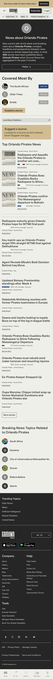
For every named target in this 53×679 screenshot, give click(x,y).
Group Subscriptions (10, 579)
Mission (5, 568)
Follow (25, 67)
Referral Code (32, 582)
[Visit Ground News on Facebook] (5, 637)
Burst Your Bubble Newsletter (13, 623)
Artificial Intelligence (38, 17)
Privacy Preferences (10, 655)
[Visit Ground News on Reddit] (34, 637)
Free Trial (5, 590)
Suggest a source (14, 110)
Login (47, 11)
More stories (9, 415)
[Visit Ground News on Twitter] (12, 637)
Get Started (44, 4)
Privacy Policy (14, 647)
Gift (3, 586)
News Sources (32, 585)
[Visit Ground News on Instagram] (19, 636)
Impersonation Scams (35, 593)
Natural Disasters (9, 515)
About (4, 561)
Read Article (6, 233)
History (5, 565)
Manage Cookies (29, 647)
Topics (29, 589)
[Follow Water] (27, 17)
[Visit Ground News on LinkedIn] (26, 637)
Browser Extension (9, 612)
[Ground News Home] (13, 11)
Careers (5, 594)
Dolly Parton (10, 17)
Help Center (31, 561)
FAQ (28, 565)
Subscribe (35, 11)
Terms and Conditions (31, 655)
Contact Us (30, 568)
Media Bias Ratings (34, 572)
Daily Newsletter (8, 616)
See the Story (22, 167)
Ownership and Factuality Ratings (36, 577)
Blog (4, 572)
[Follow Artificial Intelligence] (47, 17)
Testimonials (7, 576)
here (27, 135)
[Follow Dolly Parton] (17, 17)
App (3, 609)
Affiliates (5, 597)
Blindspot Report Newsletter (13, 619)
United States (8, 520)
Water (23, 17)
